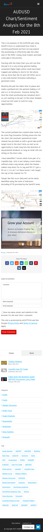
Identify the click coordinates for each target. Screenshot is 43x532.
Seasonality (7, 421)
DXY (4, 460)
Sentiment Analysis (20, 487)
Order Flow (7, 410)
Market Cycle (7, 473)
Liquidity (18, 469)
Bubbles (37, 451)
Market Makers (21, 473)
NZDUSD (21, 478)
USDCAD (5, 505)
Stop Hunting (8, 432)
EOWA (22, 460)
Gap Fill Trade (17, 464)
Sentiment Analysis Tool (11, 491)
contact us (26, 523)
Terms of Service (30, 323)
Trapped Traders (28, 500)
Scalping (21, 482)
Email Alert (12, 460)
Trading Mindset (15, 361)
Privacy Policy (13, 323)
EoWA (4, 394)
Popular (11, 353)
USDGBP (24, 505)
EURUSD (5, 464)
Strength (6, 437)
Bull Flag (5, 455)
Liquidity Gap (29, 469)
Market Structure (9, 405)
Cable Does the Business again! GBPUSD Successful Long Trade (21, 378)
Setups (26, 491)
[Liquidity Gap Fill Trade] (4, 370)
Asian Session (7, 451)
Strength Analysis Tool (11, 500)
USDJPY (33, 505)
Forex (4, 400)
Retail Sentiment (8, 482)
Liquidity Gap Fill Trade (18, 369)
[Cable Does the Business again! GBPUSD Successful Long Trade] (4, 378)
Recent (32, 353)
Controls (25, 455)
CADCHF (15, 455)
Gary (4, 252)
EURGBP (31, 460)
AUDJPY (19, 451)
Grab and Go (7, 469)
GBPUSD (28, 464)
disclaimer (16, 523)
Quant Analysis (8, 416)
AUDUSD (27, 451)
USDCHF (15, 505)
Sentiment (6, 426)
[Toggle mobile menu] (38, 4)
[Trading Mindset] (4, 362)
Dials (33, 455)
